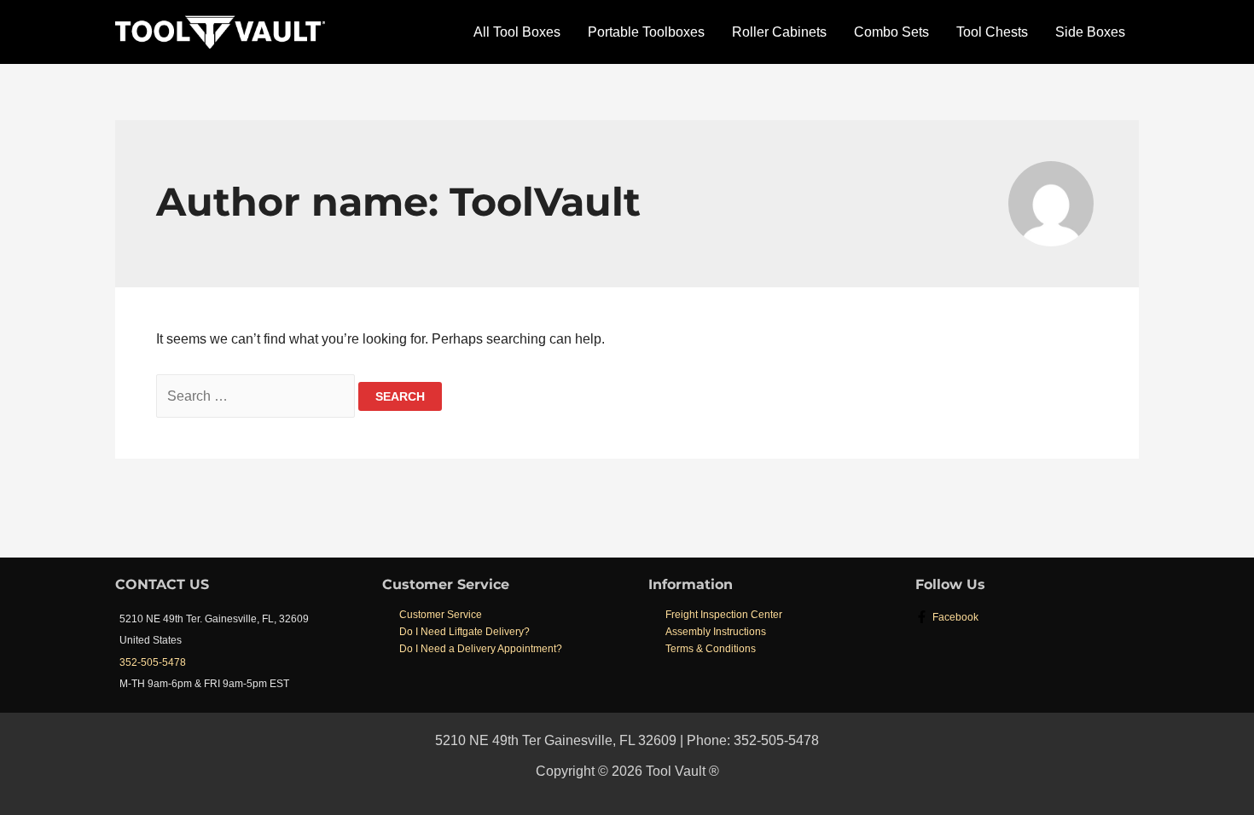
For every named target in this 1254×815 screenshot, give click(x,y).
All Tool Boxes (516, 32)
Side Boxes (1090, 32)
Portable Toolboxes (646, 32)
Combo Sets (891, 32)
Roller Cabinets (779, 32)
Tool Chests (992, 32)
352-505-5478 (152, 662)
